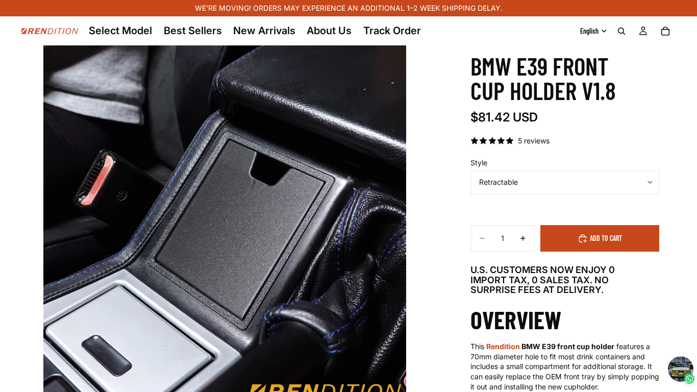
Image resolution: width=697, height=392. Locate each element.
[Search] (621, 31)
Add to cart (606, 238)
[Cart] (665, 31)
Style (478, 162)
